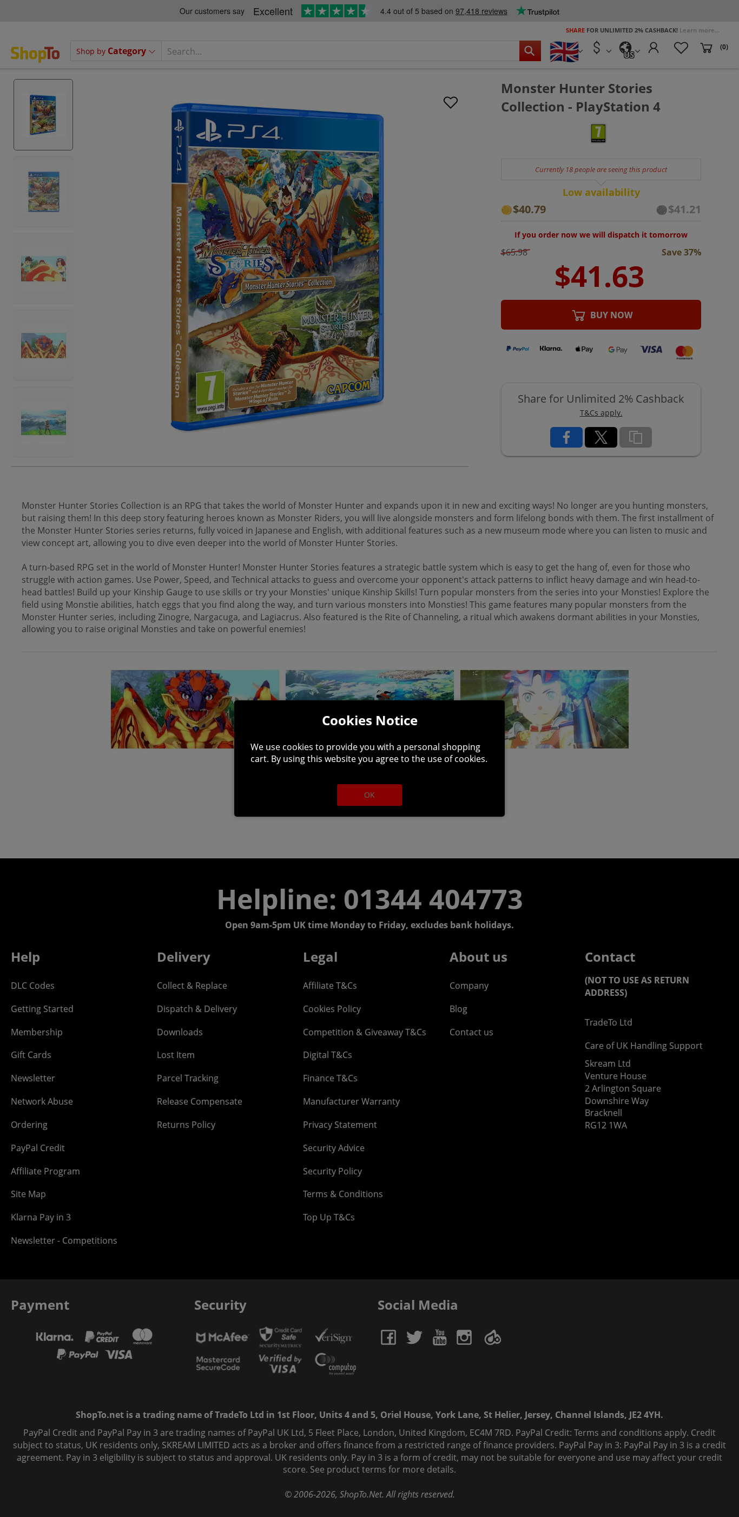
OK (369, 795)
